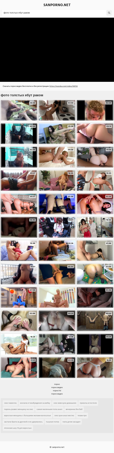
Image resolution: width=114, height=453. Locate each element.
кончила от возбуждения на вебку (35, 403)
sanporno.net (57, 5)
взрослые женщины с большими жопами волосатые (27, 415)
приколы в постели (88, 403)
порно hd (57, 390)
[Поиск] (109, 13)
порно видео (57, 387)
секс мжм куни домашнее (65, 403)
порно (57, 384)
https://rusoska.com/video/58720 (63, 86)
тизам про (82, 415)
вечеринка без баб (74, 409)
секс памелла (10, 403)
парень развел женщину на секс (18, 409)
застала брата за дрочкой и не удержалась (23, 421)
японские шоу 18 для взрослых (18, 428)
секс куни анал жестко (64, 415)
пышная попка (52, 421)
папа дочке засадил (71, 421)
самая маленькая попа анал (49, 409)
